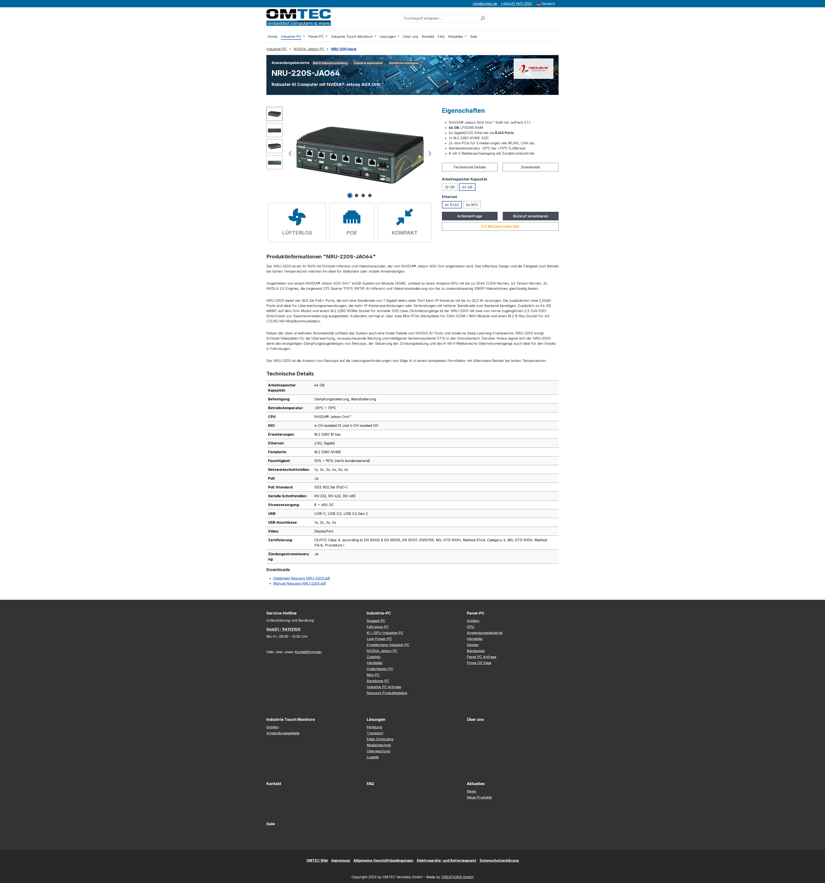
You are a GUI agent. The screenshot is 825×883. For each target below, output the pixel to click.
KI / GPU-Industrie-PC (385, 633)
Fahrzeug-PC (378, 627)
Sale (270, 824)
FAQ (370, 783)
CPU (470, 627)
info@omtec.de (485, 4)
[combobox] (440, 18)
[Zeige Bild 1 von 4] (350, 195)
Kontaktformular (308, 652)
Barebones (476, 651)
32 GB (450, 187)
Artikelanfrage (469, 216)
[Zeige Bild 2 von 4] (356, 195)
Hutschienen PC (380, 669)
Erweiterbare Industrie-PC (388, 645)
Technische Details (469, 167)
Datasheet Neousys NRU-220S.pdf (301, 578)
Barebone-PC (378, 681)
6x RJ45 (452, 205)
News (471, 791)
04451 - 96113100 (283, 629)
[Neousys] (533, 68)
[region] (350, 153)
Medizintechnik (379, 745)
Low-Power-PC (379, 639)
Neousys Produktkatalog (387, 693)
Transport (375, 733)
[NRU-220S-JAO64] (360, 153)
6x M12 (472, 205)
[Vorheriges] (290, 153)
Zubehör (374, 657)
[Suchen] (483, 18)
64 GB (467, 187)
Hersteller (375, 663)
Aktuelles (476, 783)
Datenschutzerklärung (499, 860)
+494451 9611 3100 (516, 4)
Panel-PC (475, 613)
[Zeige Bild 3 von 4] (363, 195)
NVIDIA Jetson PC (382, 651)
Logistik (373, 757)
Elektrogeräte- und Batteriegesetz (446, 860)
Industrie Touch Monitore (290, 719)
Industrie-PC (379, 613)
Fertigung (374, 727)
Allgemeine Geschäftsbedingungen (383, 860)
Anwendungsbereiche (485, 633)
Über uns (475, 719)
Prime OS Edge (479, 663)
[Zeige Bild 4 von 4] (370, 195)
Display (473, 645)
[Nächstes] (430, 153)
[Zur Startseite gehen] (298, 17)
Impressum (340, 860)
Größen (473, 621)
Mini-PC (373, 675)
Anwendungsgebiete (282, 733)
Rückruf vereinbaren (530, 216)
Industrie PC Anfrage (384, 687)
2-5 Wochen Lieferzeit (500, 226)
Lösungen (376, 719)
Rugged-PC (376, 621)
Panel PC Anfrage (481, 657)
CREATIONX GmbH (458, 877)
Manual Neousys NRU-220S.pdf (299, 583)
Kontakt (273, 783)
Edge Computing (380, 739)
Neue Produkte (479, 797)
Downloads (530, 167)
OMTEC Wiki (317, 860)
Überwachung (378, 751)
